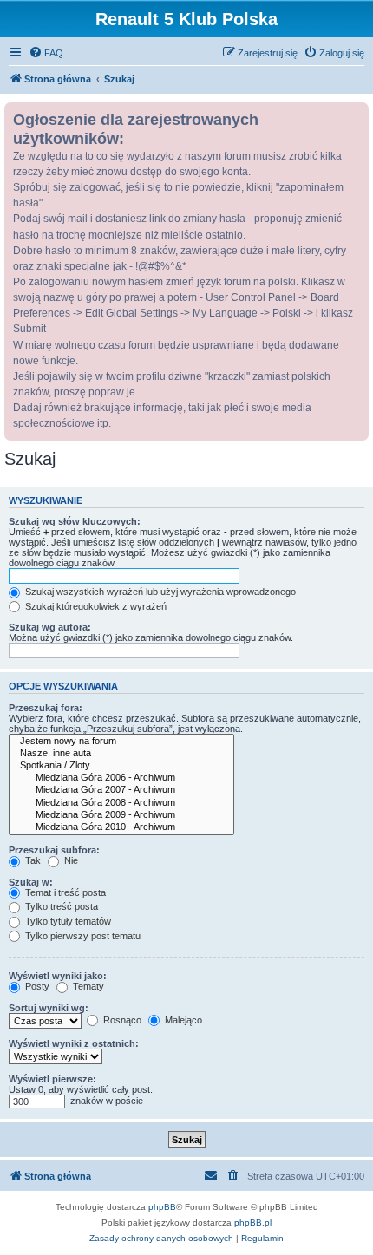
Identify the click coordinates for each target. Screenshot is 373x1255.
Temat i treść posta (64, 892)
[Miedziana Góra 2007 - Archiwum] (121, 790)
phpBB (162, 1207)
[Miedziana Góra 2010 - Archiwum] (121, 827)
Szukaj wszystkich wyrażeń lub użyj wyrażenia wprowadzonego (159, 591)
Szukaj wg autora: (50, 627)
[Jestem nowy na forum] (121, 741)
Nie (70, 860)
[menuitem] (46, 52)
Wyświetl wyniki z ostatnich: (74, 1043)
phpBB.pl (253, 1222)
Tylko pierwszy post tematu (82, 936)
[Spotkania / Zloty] (121, 766)
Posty (36, 986)
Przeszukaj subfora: (54, 850)
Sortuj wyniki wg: (48, 1008)
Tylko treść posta (60, 906)
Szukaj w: (31, 882)
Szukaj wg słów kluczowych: (75, 521)
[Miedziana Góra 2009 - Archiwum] (121, 815)
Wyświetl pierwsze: (52, 1079)
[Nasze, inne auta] (121, 754)
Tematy (87, 986)
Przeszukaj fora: (45, 708)
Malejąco (182, 1020)
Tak (32, 860)
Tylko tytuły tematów (67, 921)
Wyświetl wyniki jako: (58, 976)
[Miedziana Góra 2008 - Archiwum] (121, 803)
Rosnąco (121, 1020)
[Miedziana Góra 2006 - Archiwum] (121, 778)
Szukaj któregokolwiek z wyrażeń (95, 606)
